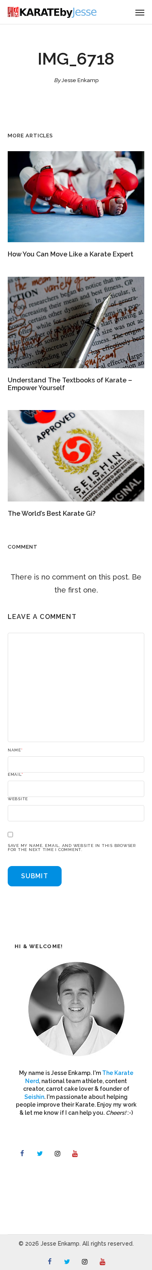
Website (18, 799)
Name (15, 750)
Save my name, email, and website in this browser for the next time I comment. (72, 848)
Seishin (34, 1097)
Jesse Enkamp (80, 80)
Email (15, 775)
